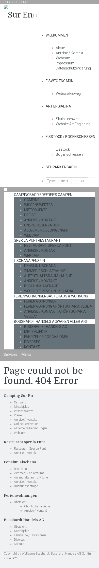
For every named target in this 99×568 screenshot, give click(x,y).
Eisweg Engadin (59, 81)
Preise (30, 215)
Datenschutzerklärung (73, 68)
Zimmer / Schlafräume (45, 271)
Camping (43, 195)
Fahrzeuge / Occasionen (46, 337)
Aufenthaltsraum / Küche (48, 276)
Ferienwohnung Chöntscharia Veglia (58, 306)
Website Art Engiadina (73, 124)
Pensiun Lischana (40, 266)
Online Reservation (42, 225)
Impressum (65, 63)
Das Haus (20, 469)
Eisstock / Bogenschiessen (70, 137)
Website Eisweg (68, 94)
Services (10, 354)
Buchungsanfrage (41, 286)
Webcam (63, 58)
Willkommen (57, 35)
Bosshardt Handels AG (51, 322)
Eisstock (63, 149)
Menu (26, 354)
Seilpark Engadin (61, 167)
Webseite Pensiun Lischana (48, 291)
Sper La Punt (37, 240)
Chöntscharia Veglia (37, 506)
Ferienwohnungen (51, 296)
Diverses (32, 342)
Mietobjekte (35, 210)
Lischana (29, 261)
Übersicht (20, 502)
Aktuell (61, 48)
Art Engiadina (58, 106)
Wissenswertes (38, 205)
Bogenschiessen (69, 154)
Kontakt (32, 347)
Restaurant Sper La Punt (48, 245)
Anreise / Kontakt (69, 53)
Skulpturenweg (67, 119)
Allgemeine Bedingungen (46, 230)
